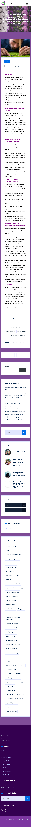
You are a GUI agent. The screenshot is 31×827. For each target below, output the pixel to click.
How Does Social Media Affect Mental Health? (18, 451)
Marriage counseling (12, 653)
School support (10, 690)
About (5, 754)
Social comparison (11, 711)
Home (4, 750)
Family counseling (11, 627)
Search (7, 366)
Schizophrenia (10, 686)
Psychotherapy (18, 682)
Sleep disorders (10, 707)
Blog (6, 61)
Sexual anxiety (10, 694)
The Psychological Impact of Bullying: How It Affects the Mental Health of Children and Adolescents (15, 395)
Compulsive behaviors (16, 327)
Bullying (18, 575)
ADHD (7, 550)
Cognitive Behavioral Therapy (15, 323)
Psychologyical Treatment (13, 678)
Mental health (21, 331)
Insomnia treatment (11, 648)
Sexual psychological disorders (15, 698)
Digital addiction (11, 613)
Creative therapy (10, 609)
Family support (10, 331)
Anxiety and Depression (12, 559)
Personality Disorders (12, 669)
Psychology (19, 673)
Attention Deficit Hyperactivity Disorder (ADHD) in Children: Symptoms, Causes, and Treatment (15, 409)
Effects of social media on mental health (13, 618)
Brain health (9, 575)
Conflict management (12, 596)
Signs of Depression (11, 703)
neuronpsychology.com (17, 819)
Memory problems (11, 657)
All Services (6, 764)
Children (8, 579)
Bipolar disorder (10, 571)
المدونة (15, 510)
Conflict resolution (11, 600)
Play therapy (9, 673)
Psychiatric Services (8, 761)
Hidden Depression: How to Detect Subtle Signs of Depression (19, 473)
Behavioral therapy (11, 567)
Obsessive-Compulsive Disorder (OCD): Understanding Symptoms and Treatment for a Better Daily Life (15, 417)
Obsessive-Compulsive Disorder (16, 335)
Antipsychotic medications (13, 554)
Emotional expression (12, 623)
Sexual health (21, 694)
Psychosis (9, 682)
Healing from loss (11, 636)
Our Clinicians (7, 771)
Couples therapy (10, 604)
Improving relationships (13, 644)
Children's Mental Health (13, 584)
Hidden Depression (11, 640)
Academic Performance (12, 546)
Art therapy (9, 563)
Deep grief (21, 609)
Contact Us (6, 774)
